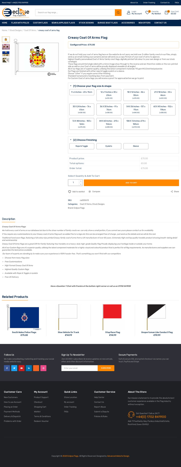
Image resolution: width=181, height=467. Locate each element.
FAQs (66, 412)
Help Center (99, 397)
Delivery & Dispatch (12, 416)
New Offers (144, 23)
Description (8, 219)
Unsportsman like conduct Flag (157, 332)
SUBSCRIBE (106, 368)
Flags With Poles (20, 23)
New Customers (11, 397)
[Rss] (36, 368)
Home (4, 23)
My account (69, 402)
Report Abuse (100, 407)
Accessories (128, 23)
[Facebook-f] (7, 368)
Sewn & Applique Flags (63, 23)
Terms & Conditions (42, 416)
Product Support (41, 397)
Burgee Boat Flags (108, 23)
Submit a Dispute (101, 412)
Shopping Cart (40, 407)
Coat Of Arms (30, 30)
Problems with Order (12, 421)
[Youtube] (22, 368)
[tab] (8, 219)
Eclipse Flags (79, 208)
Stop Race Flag (112, 332)
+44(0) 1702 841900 (151, 417)
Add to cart (131, 183)
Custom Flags (40, 23)
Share (176, 191)
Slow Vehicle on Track (68, 332)
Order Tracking (70, 407)
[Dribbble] (43, 368)
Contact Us (160, 23)
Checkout (38, 402)
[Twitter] (14, 368)
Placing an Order (11, 407)
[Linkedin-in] (29, 368)
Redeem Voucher (41, 421)
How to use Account (12, 402)
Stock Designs (86, 23)
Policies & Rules (100, 416)
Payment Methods (12, 412)
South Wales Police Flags (24, 332)
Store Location (70, 397)
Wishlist (37, 412)
